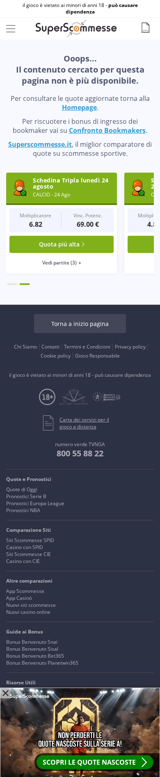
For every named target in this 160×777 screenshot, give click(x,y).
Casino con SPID (24, 547)
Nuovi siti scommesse (31, 605)
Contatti (50, 346)
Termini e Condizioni (87, 346)
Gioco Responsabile (97, 355)
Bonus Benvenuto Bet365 (35, 655)
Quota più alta (59, 244)
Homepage (79, 107)
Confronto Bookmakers (107, 130)
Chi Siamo (25, 346)
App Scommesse (25, 591)
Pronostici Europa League (35, 503)
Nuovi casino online (28, 611)
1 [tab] (12, 284)
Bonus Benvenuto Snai (31, 641)
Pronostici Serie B (26, 496)
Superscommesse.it (40, 144)
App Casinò (19, 598)
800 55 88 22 (80, 453)
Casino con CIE (23, 561)
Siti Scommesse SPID (30, 540)
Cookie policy (56, 355)
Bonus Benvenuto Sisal (32, 648)
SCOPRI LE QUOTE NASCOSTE (89, 762)
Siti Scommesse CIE (28, 554)
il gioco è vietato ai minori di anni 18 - (80, 8)
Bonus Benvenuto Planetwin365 (42, 662)
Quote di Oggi (21, 489)
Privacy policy (130, 346)
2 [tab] (25, 284)
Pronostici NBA (23, 510)
